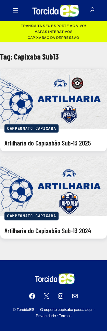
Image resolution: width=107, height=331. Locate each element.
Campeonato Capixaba (31, 128)
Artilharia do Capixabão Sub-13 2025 (47, 143)
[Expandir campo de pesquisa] (92, 11)
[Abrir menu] (15, 10)
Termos (65, 316)
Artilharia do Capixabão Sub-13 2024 (47, 230)
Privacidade (46, 316)
